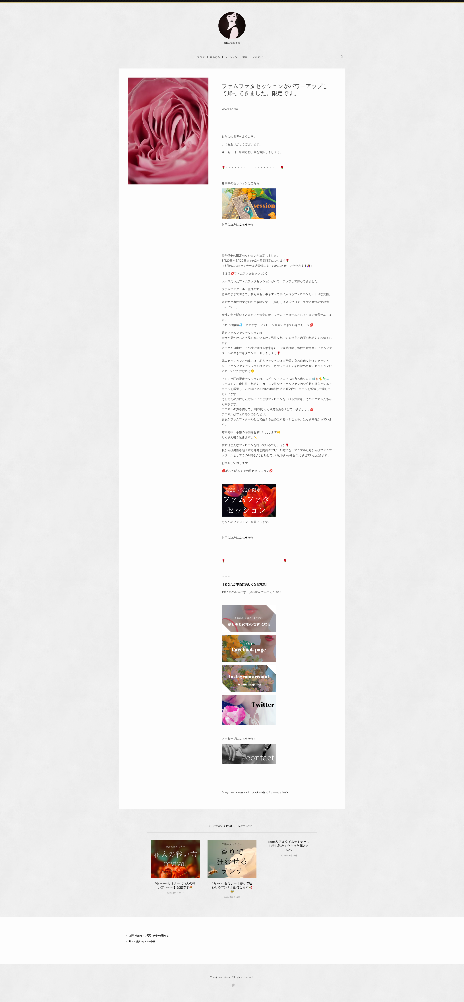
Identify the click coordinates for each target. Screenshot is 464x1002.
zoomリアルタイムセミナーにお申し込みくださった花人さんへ (289, 845)
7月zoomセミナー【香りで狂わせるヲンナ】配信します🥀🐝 (232, 887)
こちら (243, 224)
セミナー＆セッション (277, 792)
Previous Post (222, 826)
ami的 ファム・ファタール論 (250, 792)
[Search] (342, 56)
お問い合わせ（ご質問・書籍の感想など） (150, 935)
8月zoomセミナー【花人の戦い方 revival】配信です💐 (175, 885)
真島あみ (215, 57)
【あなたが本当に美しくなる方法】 (245, 584)
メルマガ (257, 57)
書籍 (245, 57)
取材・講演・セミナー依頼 (142, 941)
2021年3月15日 (230, 109)
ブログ (201, 57)
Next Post (245, 826)
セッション (231, 57)
